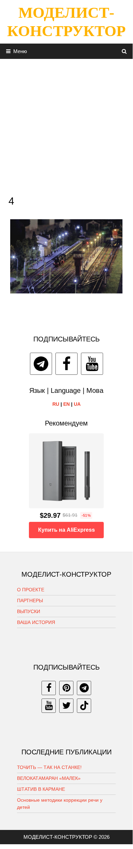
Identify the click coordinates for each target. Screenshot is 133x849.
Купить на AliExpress (66, 530)
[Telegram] (41, 364)
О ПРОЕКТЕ (30, 589)
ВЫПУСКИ (28, 611)
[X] (66, 706)
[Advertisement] (66, 125)
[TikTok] (84, 706)
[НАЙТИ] (124, 51)
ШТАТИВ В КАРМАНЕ (41, 789)
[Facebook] (66, 364)
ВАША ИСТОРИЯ (36, 622)
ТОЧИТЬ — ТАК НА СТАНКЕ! (49, 767)
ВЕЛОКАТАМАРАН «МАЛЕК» (49, 778)
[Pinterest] (66, 688)
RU (55, 404)
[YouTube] (92, 364)
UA (77, 404)
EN (66, 404)
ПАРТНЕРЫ (30, 600)
